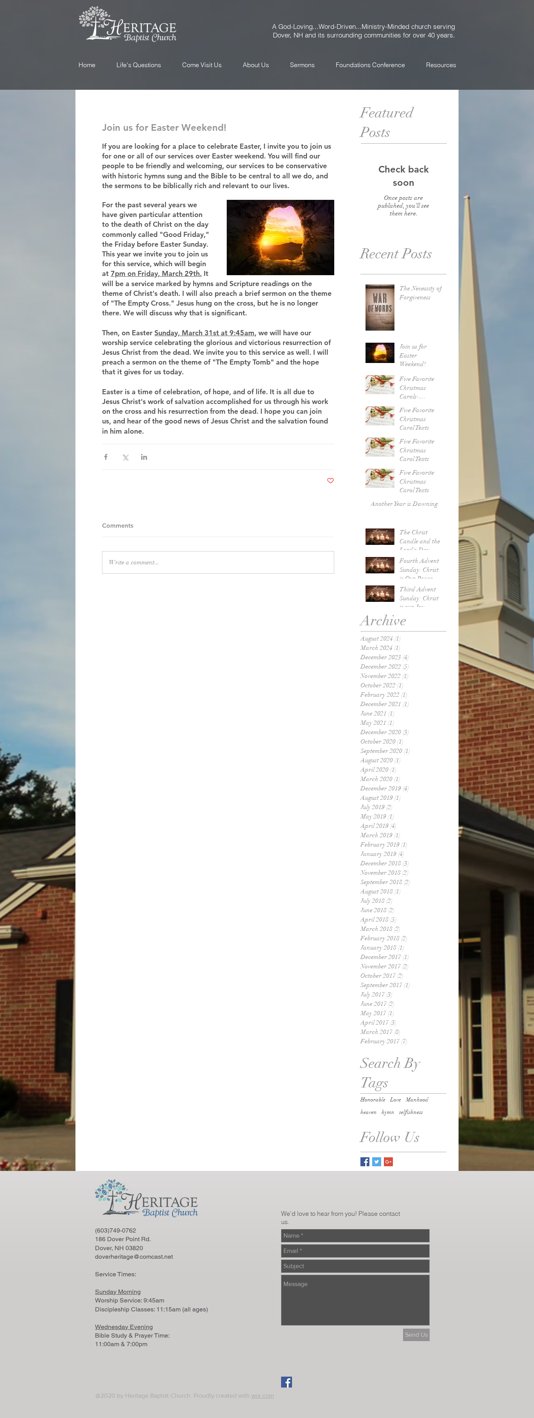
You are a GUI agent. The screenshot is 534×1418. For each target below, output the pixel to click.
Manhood (417, 1099)
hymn (388, 1112)
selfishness (411, 1112)
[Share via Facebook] (105, 457)
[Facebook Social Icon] (286, 1382)
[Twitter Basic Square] (376, 1161)
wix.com (262, 1395)
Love (395, 1099)
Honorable (372, 1099)
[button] (202, 64)
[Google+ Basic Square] (388, 1161)
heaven (368, 1112)
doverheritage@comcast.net (134, 1256)
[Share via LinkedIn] (144, 457)
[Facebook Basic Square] (364, 1161)
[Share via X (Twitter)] (125, 457)
